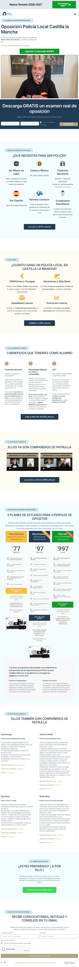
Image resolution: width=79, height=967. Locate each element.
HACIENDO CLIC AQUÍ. (62, 187)
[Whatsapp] (1, 962)
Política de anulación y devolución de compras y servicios (39, 963)
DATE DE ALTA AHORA (16, 591)
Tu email (42, 933)
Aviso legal (18, 963)
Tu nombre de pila (6, 933)
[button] (75, 14)
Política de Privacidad (7, 940)
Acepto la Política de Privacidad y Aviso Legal (17, 943)
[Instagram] (4, 962)
